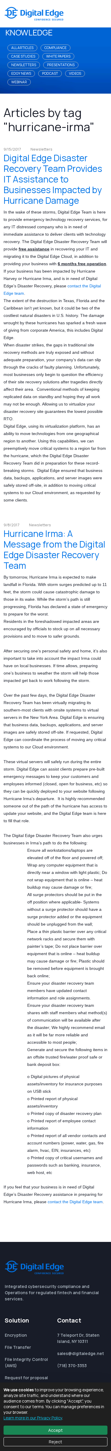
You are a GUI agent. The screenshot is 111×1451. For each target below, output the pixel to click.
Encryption (16, 1335)
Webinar (19, 81)
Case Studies (23, 56)
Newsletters (23, 64)
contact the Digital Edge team (75, 1201)
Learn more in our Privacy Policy (33, 1418)
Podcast (50, 73)
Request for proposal (26, 1377)
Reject (55, 1442)
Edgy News (21, 73)
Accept (55, 1430)
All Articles (22, 47)
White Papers (58, 56)
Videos (75, 73)
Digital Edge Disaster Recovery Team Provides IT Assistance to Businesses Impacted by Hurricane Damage (53, 179)
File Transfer (18, 1347)
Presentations (61, 64)
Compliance (55, 47)
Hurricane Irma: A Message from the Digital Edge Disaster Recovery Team (54, 549)
